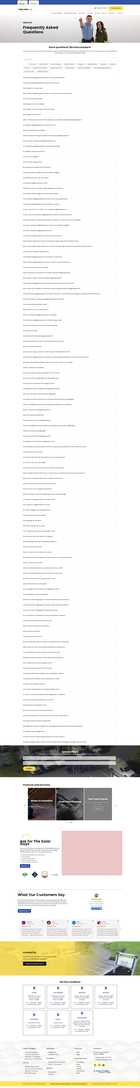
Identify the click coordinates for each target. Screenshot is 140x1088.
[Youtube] (103, 1065)
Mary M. (104, 922)
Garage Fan (81, 64)
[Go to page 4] (72, 939)
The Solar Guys (96, 899)
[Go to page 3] (71, 939)
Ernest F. (79, 922)
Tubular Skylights (56, 13)
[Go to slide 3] (67, 822)
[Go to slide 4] (68, 822)
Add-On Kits (32, 64)
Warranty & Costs (29, 71)
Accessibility (66, 1084)
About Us (104, 13)
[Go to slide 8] (74, 822)
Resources (112, 13)
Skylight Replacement (70, 13)
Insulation (90, 13)
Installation (104, 64)
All (25, 64)
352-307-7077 (102, 8)
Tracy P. (28, 922)
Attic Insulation (43, 64)
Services (97, 13)
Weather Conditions (42, 71)
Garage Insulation (92, 64)
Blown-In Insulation (56, 64)
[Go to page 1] (68, 939)
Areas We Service (81, 1058)
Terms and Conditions (79, 1084)
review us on (95, 908)
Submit (29, 768)
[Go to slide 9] (75, 822)
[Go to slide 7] (72, 822)
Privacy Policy (55, 1084)
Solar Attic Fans (70, 68)
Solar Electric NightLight (83, 68)
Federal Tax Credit (69, 64)
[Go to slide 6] (71, 822)
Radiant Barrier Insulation (40, 68)
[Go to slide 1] (64, 822)
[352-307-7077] (95, 8)
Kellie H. (54, 922)
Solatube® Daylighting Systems (102, 68)
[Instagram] (99, 1065)
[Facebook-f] (95, 1065)
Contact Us (120, 13)
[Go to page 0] (67, 939)
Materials (26, 68)
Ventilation (82, 13)
